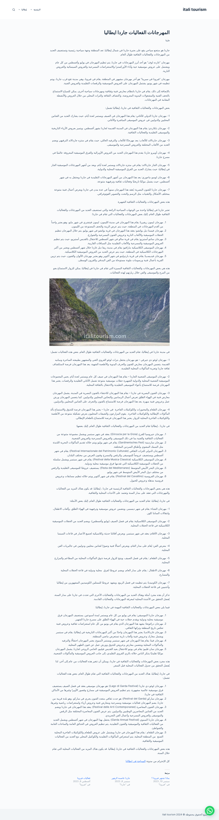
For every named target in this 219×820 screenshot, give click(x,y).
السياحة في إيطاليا (136, 761)
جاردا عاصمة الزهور (121, 778)
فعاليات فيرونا (83, 778)
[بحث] (14, 9)
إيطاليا (24, 9)
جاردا (168, 40)
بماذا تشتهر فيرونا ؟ (161, 778)
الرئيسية (37, 9)
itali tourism (194, 9)
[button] (210, 811)
